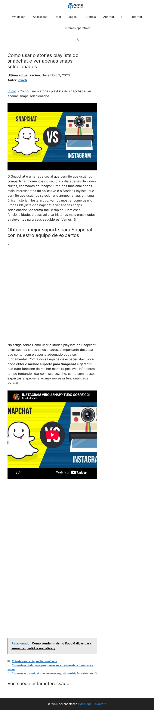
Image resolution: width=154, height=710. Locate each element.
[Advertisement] (52, 277)
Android (108, 17)
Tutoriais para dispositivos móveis (34, 661)
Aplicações (40, 17)
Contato (100, 704)
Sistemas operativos (77, 28)
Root (58, 17)
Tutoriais (90, 17)
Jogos (73, 17)
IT (122, 17)
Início (12, 91)
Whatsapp (18, 17)
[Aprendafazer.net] (76, 5)
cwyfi (22, 80)
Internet (136, 17)
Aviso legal (85, 704)
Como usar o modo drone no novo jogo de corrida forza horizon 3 (54, 673)
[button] (77, 39)
